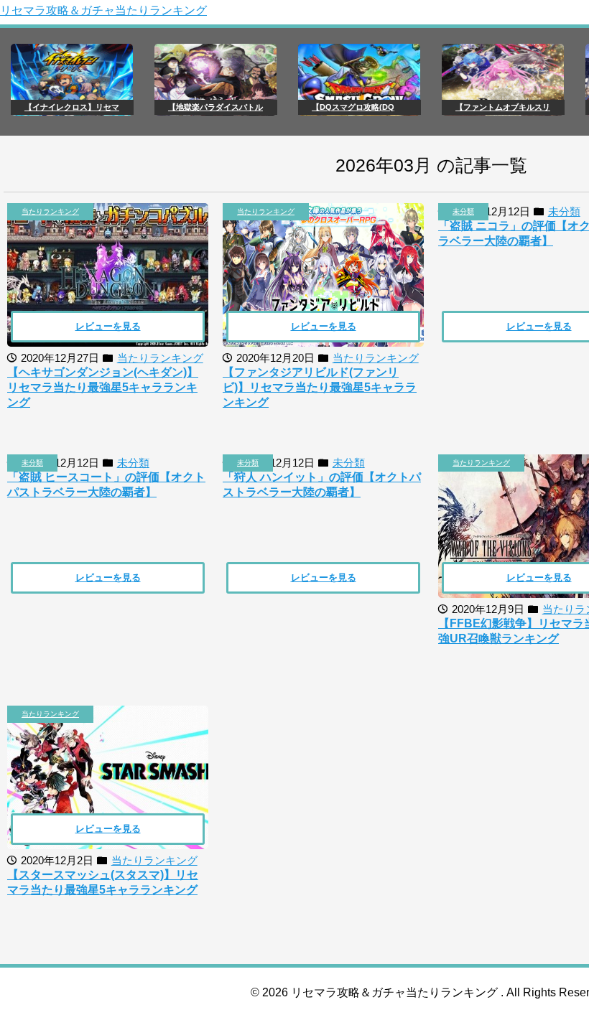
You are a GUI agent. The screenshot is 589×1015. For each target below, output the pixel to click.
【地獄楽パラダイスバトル (215, 107)
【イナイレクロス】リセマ (71, 107)
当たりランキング (50, 211)
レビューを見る (108, 326)
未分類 (463, 211)
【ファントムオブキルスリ (502, 107)
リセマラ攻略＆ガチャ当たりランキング (103, 10)
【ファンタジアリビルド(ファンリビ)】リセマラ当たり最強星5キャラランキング (320, 387)
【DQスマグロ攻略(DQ (353, 107)
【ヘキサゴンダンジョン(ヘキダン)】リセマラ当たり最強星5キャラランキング (102, 387)
